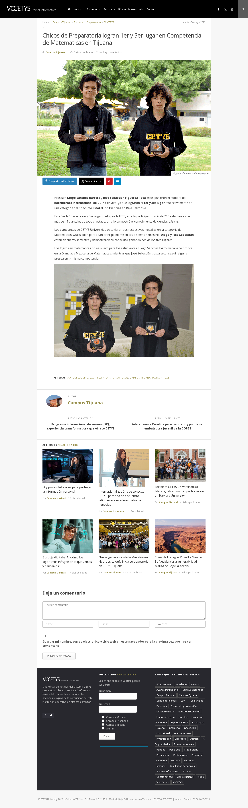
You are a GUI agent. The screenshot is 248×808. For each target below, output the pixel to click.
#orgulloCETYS (77, 377)
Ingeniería (174, 727)
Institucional (163, 733)
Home (45, 22)
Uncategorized (164, 776)
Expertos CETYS (179, 722)
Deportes (161, 706)
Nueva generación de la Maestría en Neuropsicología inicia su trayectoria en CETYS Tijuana (124, 561)
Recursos (109, 9)
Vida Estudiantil (185, 776)
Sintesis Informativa (167, 771)
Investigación (163, 738)
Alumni (195, 684)
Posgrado (174, 749)
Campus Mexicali (56, 498)
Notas (77, 9)
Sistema (186, 771)
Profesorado (180, 755)
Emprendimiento (165, 717)
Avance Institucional (167, 689)
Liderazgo (180, 738)
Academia (181, 684)
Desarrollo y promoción (184, 706)
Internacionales (182, 733)
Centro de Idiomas (166, 700)
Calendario (93, 9)
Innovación (190, 727)
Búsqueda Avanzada (130, 9)
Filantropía (198, 722)
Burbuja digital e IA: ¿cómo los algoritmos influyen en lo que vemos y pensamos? (67, 561)
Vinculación (162, 782)
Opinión (194, 738)
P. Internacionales (184, 744)
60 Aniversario (164, 684)
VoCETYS (109, 22)
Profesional (162, 755)
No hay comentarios (110, 52)
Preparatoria (93, 22)
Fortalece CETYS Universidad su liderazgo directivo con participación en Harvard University (179, 491)
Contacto (152, 9)
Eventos (183, 717)
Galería (160, 727)
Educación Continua (189, 711)
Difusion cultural (165, 711)
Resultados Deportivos (182, 766)
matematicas (160, 377)
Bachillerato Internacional (109, 377)
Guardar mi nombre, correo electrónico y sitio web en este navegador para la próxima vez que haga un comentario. (117, 644)
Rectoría (175, 760)
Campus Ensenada (113, 511)
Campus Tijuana (61, 22)
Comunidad (197, 700)
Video (201, 776)
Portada (78, 22)
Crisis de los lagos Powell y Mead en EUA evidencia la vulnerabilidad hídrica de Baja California (179, 561)
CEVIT (184, 700)
